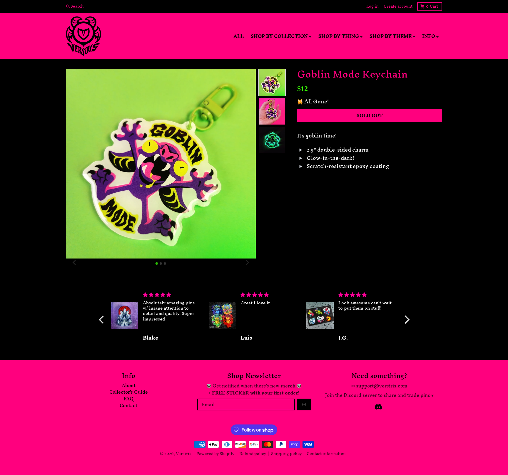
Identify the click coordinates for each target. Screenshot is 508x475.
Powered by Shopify (215, 453)
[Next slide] (247, 263)
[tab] (157, 263)
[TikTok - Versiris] (378, 406)
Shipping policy (286, 453)
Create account (398, 6)
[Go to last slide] (75, 263)
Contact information (326, 453)
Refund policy (252, 453)
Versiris (183, 453)
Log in (372, 6)
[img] (171, 294)
